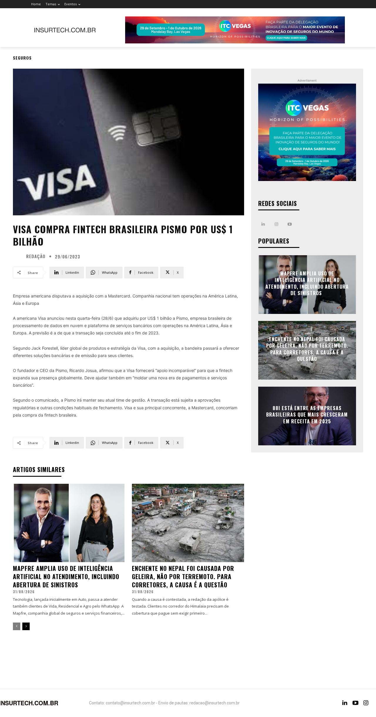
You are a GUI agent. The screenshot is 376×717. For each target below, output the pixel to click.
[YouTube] (355, 703)
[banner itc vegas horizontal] (235, 29)
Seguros (22, 58)
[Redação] (19, 256)
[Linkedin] (263, 224)
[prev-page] (16, 626)
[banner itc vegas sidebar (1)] (307, 132)
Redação (36, 256)
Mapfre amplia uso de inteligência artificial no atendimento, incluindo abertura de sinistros (66, 576)
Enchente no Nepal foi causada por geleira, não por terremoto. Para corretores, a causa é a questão (183, 576)
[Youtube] (290, 224)
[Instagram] (276, 224)
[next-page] (26, 626)
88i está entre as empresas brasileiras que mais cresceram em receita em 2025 (307, 415)
